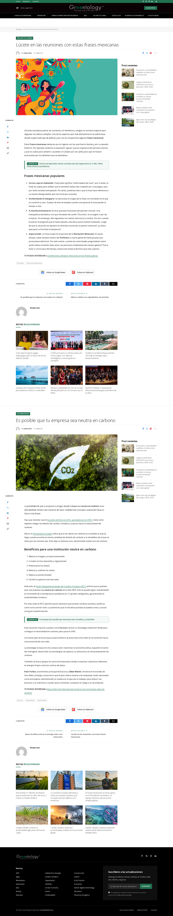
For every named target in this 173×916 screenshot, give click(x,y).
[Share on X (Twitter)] (147, 53)
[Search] (156, 1)
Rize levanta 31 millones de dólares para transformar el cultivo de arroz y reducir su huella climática (31, 795)
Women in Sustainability (134, 15)
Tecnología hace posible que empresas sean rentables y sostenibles (66, 619)
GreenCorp (41, 15)
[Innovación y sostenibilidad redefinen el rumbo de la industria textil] (128, 73)
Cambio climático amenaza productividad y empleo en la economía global (66, 830)
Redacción (28, 53)
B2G (85, 15)
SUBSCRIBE (150, 8)
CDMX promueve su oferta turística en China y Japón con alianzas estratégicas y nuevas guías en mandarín (66, 357)
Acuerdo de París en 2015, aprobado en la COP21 (70, 519)
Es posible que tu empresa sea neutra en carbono (42, 297)
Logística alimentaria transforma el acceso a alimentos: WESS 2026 (144, 84)
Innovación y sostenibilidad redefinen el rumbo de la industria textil (146, 72)
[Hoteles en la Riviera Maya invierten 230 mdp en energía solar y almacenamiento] (101, 340)
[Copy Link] (7, 153)
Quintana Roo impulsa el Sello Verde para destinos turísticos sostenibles (30, 389)
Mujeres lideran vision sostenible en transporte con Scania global (145, 109)
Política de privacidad (124, 895)
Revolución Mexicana (34, 263)
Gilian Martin (30, 700)
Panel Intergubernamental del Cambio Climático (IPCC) (61, 586)
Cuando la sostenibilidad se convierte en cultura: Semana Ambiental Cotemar (146, 97)
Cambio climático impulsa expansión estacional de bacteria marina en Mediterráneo (100, 830)
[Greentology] (86, 8)
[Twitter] (7, 132)
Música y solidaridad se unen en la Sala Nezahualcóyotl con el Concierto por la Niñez (67, 390)
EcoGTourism (153, 15)
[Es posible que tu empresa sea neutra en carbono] (66, 462)
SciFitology (116, 15)
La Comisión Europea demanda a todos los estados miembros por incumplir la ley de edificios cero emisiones (64, 797)
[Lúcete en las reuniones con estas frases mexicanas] (66, 87)
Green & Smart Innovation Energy (65, 15)
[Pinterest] (7, 142)
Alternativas (23, 414)
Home (18, 1)
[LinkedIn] (7, 137)
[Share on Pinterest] (150, 53)
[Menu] (17, 8)
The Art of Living (99, 15)
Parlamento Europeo (42, 533)
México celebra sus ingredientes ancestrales (90, 297)
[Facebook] (7, 126)
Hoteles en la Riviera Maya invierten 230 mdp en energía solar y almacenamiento (99, 355)
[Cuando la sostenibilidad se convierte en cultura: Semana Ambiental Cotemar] (128, 97)
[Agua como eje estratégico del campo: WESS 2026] (128, 122)
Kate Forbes (42, 700)
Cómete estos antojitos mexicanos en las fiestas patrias (72, 255)
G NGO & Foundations (23, 15)
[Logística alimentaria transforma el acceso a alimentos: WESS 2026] (128, 85)
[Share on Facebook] (143, 53)
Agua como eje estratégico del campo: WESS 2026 (146, 120)
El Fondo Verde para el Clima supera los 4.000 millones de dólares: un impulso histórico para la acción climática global (100, 797)
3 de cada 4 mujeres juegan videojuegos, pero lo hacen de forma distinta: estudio (31, 355)
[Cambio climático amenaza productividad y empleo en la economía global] (67, 815)
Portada (18, 29)
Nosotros (26, 1)
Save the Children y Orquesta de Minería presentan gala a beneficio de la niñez (100, 390)
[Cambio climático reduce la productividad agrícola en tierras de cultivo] (32, 815)
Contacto (36, 1)
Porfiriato (20, 263)
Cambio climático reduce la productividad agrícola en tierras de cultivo (30, 830)
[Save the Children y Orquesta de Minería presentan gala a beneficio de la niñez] (101, 375)
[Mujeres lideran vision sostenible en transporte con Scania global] (128, 110)
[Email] (7, 148)
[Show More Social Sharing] (155, 53)
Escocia (20, 700)
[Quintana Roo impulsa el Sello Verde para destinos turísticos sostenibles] (32, 375)
